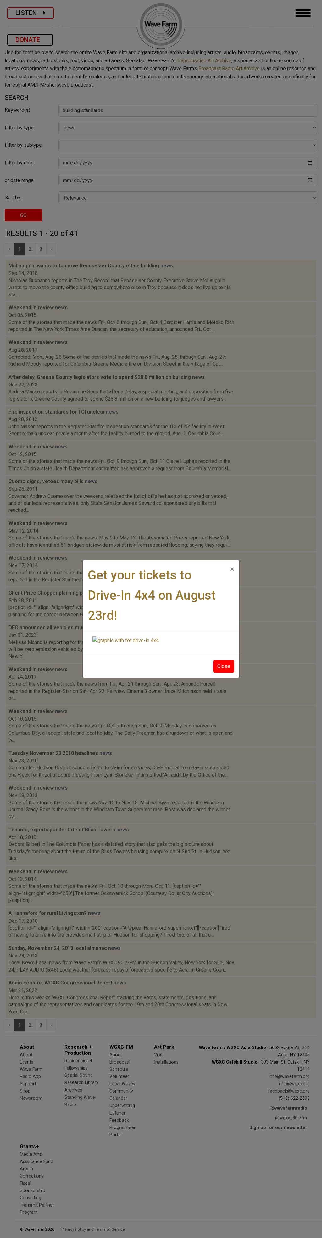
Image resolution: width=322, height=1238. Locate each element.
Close (223, 666)
